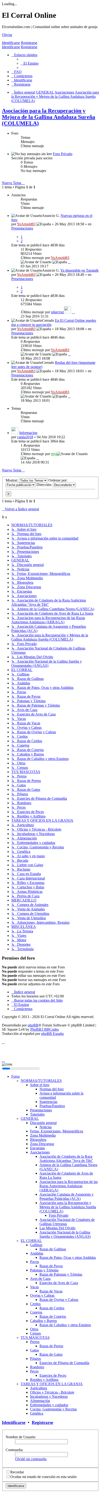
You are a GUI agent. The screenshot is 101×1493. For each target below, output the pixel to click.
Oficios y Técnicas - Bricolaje (52, 1392)
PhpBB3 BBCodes (44, 1029)
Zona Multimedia (43, 1135)
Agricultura (38, 1388)
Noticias (45, 1127)
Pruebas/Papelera (52, 1106)
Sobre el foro (39, 1085)
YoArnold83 (26, 224)
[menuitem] (30, 63)
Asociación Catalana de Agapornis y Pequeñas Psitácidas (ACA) (66, 1196)
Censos (35, 1333)
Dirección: (44, 485)
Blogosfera (38, 1140)
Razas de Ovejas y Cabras (58, 1300)
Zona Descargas (42, 1144)
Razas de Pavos (51, 1266)
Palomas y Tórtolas (44, 1270)
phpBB (33, 1025)
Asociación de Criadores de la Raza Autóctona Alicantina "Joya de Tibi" (66, 1158)
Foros (15, 1076)
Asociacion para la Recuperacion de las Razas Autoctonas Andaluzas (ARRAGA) (68, 1186)
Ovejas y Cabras (42, 1295)
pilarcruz (57, 312)
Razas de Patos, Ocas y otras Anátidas (67, 1257)
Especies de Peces (52, 1375)
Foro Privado (62, 154)
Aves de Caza (40, 1279)
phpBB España (52, 1034)
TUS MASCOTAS (35, 1338)
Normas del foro (51, 1089)
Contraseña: (14, 1450)
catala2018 (25, 437)
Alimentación (40, 1401)
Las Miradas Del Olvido (57, 1228)
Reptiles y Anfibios (44, 1380)
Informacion (28, 433)
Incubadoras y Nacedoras (49, 1396)
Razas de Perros (51, 1346)
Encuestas (37, 1148)
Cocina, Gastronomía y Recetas (53, 1409)
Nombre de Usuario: (21, 1437)
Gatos (34, 1350)
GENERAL (30, 1119)
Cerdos (35, 1304)
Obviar (7, 35)
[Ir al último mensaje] (69, 262)
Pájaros (35, 1359)
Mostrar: (12, 480)
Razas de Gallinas (52, 1249)
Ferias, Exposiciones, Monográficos (56, 1131)
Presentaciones (22, 228)
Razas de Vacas (50, 1291)
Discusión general (43, 1123)
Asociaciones (40, 1152)
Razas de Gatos (50, 1354)
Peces (34, 1371)
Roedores (37, 1367)
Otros (34, 1329)
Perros (34, 1342)
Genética (36, 1413)
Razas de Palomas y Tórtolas (60, 1274)
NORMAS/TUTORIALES (41, 1081)
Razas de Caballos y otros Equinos (65, 1325)
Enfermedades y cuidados (49, 1405)
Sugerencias (48, 1102)
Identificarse (11, 43)
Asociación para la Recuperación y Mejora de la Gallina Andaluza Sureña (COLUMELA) (48, 117)
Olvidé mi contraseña (31, 1459)
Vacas (34, 1287)
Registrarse (29, 43)
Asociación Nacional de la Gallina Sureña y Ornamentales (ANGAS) (65, 1234)
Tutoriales (37, 1114)
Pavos (34, 1262)
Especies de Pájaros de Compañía (64, 1363)
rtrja (54, 454)
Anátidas (36, 1253)
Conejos (36, 1312)
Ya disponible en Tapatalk (79, 270)
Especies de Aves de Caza (58, 1283)
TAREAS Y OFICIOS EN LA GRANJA (52, 1384)
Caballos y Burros (43, 1321)
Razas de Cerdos (51, 1308)
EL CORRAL (31, 1241)
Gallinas (36, 1245)
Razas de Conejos (52, 1316)
